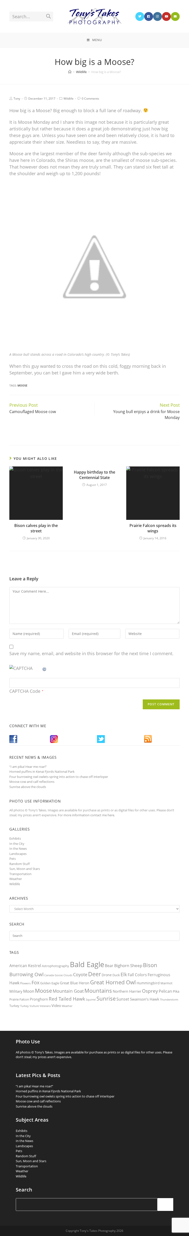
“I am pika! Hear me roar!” (28, 766)
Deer (94, 974)
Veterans (45, 1006)
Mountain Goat (68, 991)
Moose (22, 385)
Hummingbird (148, 983)
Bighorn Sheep (128, 965)
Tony (17, 98)
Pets (12, 858)
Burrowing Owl (26, 974)
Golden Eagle (49, 983)
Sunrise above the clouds (27, 787)
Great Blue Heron (74, 983)
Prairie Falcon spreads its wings (152, 528)
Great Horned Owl (113, 982)
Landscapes (18, 853)
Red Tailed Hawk (67, 999)
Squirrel (91, 999)
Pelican (165, 991)
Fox (35, 982)
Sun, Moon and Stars (24, 868)
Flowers (25, 983)
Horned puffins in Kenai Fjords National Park (42, 771)
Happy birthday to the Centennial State (94, 474)
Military (15, 991)
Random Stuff (19, 864)
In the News (18, 848)
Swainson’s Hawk (144, 999)
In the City (16, 843)
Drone (107, 975)
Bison (150, 965)
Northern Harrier (127, 991)
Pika (176, 991)
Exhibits (15, 838)
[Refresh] (44, 668)
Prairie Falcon (19, 999)
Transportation (20, 874)
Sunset (122, 999)
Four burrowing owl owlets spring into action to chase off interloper (58, 776)
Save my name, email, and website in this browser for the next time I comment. (91, 653)
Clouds (67, 975)
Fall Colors (137, 974)
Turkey (14, 1006)
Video (56, 1005)
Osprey (150, 991)
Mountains (98, 990)
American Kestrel (25, 965)
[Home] (69, 72)
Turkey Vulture (29, 1006)
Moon (28, 991)
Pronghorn (39, 999)
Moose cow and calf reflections (31, 781)
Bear (109, 965)
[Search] (165, 1204)
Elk (124, 974)
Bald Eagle (87, 964)
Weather (15, 879)
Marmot (166, 983)
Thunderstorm (169, 999)
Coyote (80, 974)
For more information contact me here (86, 815)
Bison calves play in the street (36, 528)
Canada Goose (53, 975)
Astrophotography (55, 966)
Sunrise (106, 998)
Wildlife (68, 98)
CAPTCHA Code (24, 691)
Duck (116, 975)
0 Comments (90, 98)
